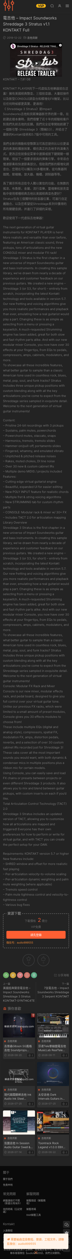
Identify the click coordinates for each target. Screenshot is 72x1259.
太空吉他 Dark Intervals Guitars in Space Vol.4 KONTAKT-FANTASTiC (52, 1097)
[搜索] (52, 6)
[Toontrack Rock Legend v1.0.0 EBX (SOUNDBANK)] (53, 1122)
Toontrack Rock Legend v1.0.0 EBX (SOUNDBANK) (50, 1145)
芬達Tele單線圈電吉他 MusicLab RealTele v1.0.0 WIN (52, 1048)
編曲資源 (9, 6)
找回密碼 (8, 1209)
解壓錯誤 (31, 1200)
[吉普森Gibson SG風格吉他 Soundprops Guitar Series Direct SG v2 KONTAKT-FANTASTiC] (19, 1025)
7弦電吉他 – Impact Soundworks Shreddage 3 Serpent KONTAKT (53, 992)
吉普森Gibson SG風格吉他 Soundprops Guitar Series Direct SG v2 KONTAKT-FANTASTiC (18, 1048)
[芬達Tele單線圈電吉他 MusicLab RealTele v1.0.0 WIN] (53, 1025)
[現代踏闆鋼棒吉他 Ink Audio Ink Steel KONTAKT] (19, 1074)
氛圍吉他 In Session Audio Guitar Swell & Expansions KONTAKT (18, 1145)
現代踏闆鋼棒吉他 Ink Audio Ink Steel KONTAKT (17, 1097)
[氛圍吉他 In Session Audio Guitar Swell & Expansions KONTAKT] (19, 1122)
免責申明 (8, 1184)
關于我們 (8, 1179)
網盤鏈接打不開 (11, 1200)
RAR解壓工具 (33, 1215)
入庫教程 (8, 1230)
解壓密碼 (31, 1209)
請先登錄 (36, 934)
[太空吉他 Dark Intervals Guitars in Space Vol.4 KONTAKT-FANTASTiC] (53, 1074)
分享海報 (63, 975)
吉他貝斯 (32, 37)
